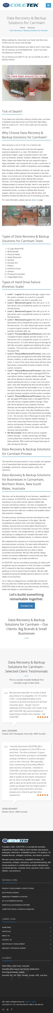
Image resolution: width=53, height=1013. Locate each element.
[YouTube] (8, 1009)
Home (22, 27)
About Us (6, 935)
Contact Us (27, 605)
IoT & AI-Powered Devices (12, 901)
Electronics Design (10, 892)
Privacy (27, 1001)
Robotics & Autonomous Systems (16, 905)
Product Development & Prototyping (18, 888)
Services (31, 27)
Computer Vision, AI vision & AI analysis (18, 909)
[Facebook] (11, 1009)
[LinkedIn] (3, 1009)
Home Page (6, 927)
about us (35, 200)
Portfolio (6, 931)
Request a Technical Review (14, 948)
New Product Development (13, 944)
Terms (34, 1001)
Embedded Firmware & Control (15, 896)
